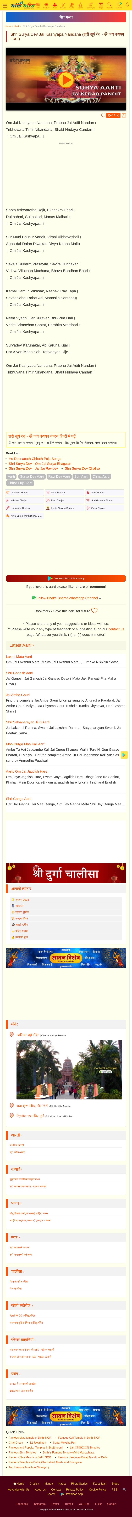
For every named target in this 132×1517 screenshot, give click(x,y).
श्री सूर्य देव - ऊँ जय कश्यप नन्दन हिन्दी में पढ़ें (42, 436)
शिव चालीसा (16, 1288)
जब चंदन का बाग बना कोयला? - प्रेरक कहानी (32, 1349)
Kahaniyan (99, 1483)
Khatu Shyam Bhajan (62, 508)
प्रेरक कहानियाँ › (23, 1339)
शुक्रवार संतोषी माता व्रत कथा (25, 1179)
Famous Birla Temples (22, 1452)
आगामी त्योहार (21, 888)
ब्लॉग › (16, 1373)
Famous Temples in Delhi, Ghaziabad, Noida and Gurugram (45, 1462)
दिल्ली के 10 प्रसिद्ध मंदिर (22, 1315)
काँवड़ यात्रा (21, 931)
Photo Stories (79, 1483)
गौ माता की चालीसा (19, 1281)
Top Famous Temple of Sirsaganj (29, 1467)
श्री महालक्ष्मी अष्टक (19, 1247)
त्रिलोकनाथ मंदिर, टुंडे (30, 1116)
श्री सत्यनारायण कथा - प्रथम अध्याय (28, 1186)
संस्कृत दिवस (21, 918)
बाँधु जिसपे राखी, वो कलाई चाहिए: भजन (29, 1213)
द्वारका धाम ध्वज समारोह (21, 1390)
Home (8, 26)
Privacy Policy (75, 1489)
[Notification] (127, 4)
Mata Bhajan (58, 492)
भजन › (16, 1203)
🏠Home (18, 1483)
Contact (56, 1489)
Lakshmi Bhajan (19, 492)
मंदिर (14, 1024)
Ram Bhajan (57, 500)
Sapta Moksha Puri (64, 1442)
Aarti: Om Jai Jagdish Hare (26, 771)
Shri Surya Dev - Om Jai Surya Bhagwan (40, 464)
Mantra (49, 1483)
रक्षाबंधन (19, 905)
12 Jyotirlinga (38, 1442)
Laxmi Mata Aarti (19, 657)
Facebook (22, 1503)
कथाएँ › (16, 1169)
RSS (114, 1489)
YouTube (84, 1503)
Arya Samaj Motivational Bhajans (29, 515)
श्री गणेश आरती (17, 1152)
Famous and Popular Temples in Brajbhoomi (36, 1447)
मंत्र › (15, 1237)
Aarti (16, 26)
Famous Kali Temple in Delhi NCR (79, 1437)
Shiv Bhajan (97, 492)
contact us (116, 629)
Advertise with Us (18, 1489)
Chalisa (34, 1483)
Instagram (40, 1503)
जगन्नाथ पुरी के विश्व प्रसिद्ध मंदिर (26, 1322)
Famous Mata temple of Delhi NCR (30, 1437)
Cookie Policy (97, 1489)
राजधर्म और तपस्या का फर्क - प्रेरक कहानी (30, 1356)
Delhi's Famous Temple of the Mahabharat (68, 1452)
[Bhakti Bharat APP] (124, 754)
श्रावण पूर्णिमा (22, 912)
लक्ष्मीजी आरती (17, 1145)
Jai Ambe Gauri (18, 695)
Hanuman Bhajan (20, 508)
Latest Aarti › (21, 645)
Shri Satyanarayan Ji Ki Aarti (28, 722)
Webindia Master (85, 1509)
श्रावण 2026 (22, 899)
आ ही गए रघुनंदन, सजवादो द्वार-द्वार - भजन (30, 1220)
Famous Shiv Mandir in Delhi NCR (30, 1457)
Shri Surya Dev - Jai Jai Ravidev (33, 468)
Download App (73, 1494)
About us (40, 1489)
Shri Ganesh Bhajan (102, 500)
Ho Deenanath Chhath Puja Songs (35, 459)
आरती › (16, 1135)
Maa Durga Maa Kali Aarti (25, 744)
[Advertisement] (66, 404)
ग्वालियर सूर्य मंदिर (27, 1035)
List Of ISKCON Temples (85, 1447)
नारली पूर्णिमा (21, 924)
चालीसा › (17, 1271)
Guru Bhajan (98, 508)
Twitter (55, 1503)
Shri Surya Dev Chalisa (82, 468)
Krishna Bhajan (19, 500)
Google (111, 1503)
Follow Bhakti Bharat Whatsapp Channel (67, 598)
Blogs (115, 1483)
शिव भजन (66, 17)
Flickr (98, 1503)
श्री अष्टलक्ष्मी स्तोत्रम (21, 1254)
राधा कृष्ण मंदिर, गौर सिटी (32, 1106)
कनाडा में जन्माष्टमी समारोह (23, 1383)
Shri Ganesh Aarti (19, 673)
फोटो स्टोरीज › (22, 1305)
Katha (62, 1483)
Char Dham (16, 1442)
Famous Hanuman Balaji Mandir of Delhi (83, 1457)
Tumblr (69, 1503)
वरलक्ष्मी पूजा (21, 937)
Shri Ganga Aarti (18, 799)
